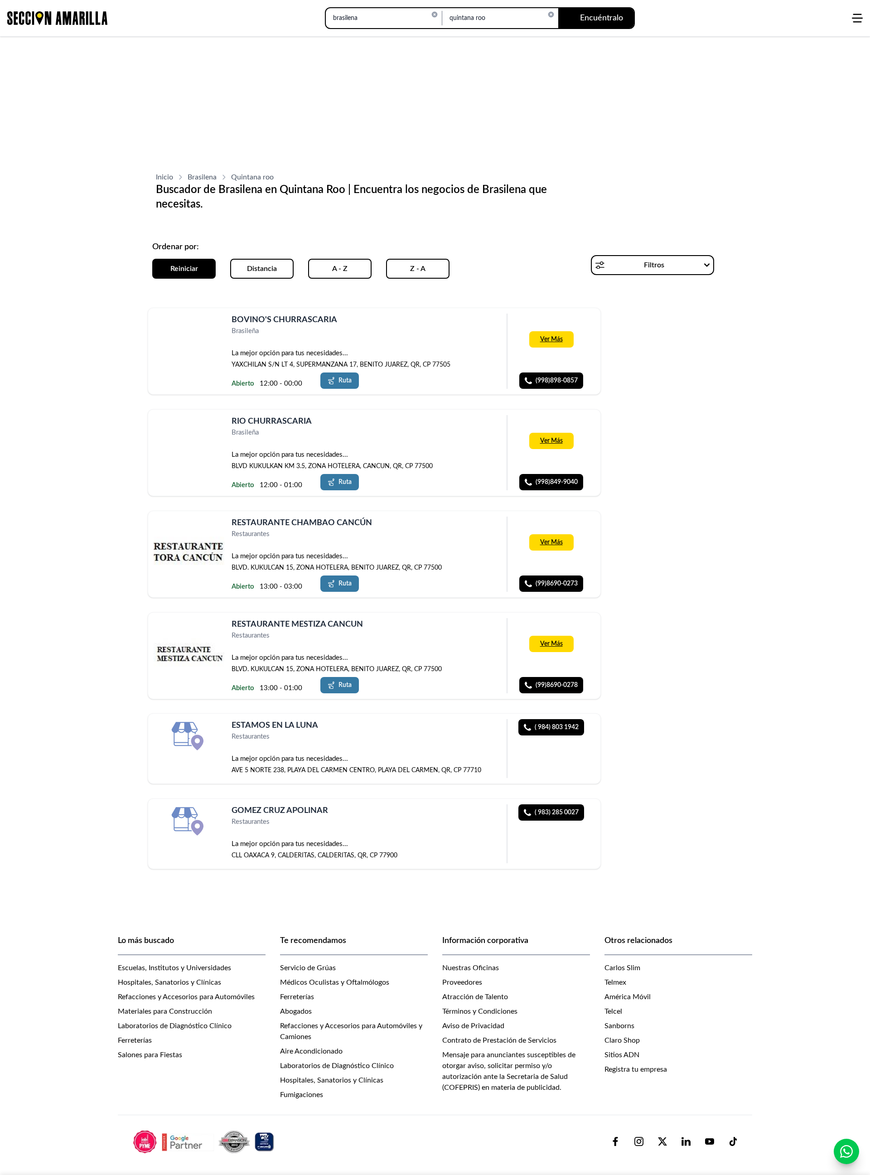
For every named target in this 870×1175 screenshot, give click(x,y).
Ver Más (551, 339)
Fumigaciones (301, 1094)
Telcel (613, 1011)
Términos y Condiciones (479, 1011)
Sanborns (619, 1026)
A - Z (340, 268)
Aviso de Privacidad (473, 1026)
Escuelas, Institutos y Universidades (174, 968)
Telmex (615, 982)
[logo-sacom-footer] (204, 1141)
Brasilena (202, 177)
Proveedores (462, 982)
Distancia (262, 268)
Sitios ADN (621, 1055)
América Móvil (627, 997)
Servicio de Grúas (308, 968)
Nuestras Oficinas (470, 968)
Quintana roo (252, 177)
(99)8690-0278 (557, 685)
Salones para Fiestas (150, 1055)
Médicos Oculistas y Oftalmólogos (334, 982)
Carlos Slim (622, 968)
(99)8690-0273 (557, 583)
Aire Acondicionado (311, 1051)
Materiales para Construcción (165, 1011)
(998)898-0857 (557, 380)
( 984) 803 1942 (557, 727)
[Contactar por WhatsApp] (846, 1151)
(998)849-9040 (557, 482)
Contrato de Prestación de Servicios (499, 1040)
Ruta (345, 380)
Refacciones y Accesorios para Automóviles (186, 997)
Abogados (296, 1011)
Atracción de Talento (475, 997)
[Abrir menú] (857, 18)
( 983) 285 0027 (557, 812)
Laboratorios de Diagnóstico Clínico (175, 1026)
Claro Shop (622, 1040)
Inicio (164, 177)
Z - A (417, 268)
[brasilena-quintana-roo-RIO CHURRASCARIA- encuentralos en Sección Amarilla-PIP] (189, 432)
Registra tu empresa (635, 1069)
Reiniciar (184, 268)
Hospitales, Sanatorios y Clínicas (169, 982)
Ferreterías (135, 1040)
